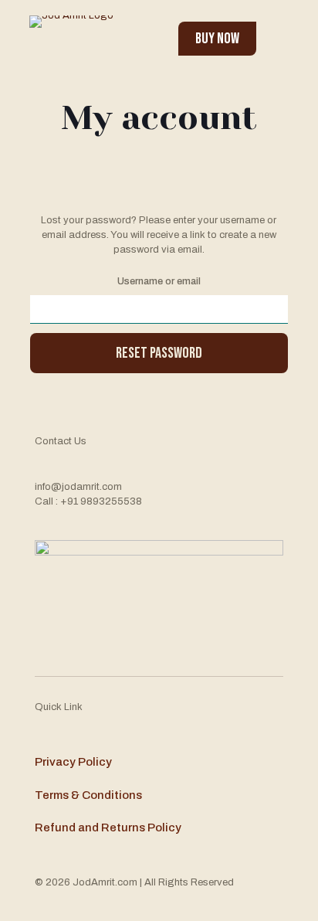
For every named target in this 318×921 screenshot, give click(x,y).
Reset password (159, 353)
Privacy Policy (73, 762)
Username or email (159, 281)
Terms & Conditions (88, 795)
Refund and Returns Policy (108, 827)
